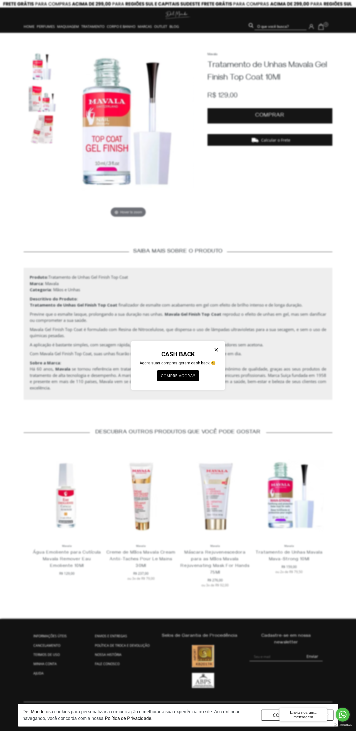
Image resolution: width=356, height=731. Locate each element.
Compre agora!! (178, 375)
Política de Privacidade (128, 718)
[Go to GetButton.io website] (343, 725)
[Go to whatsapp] (343, 715)
